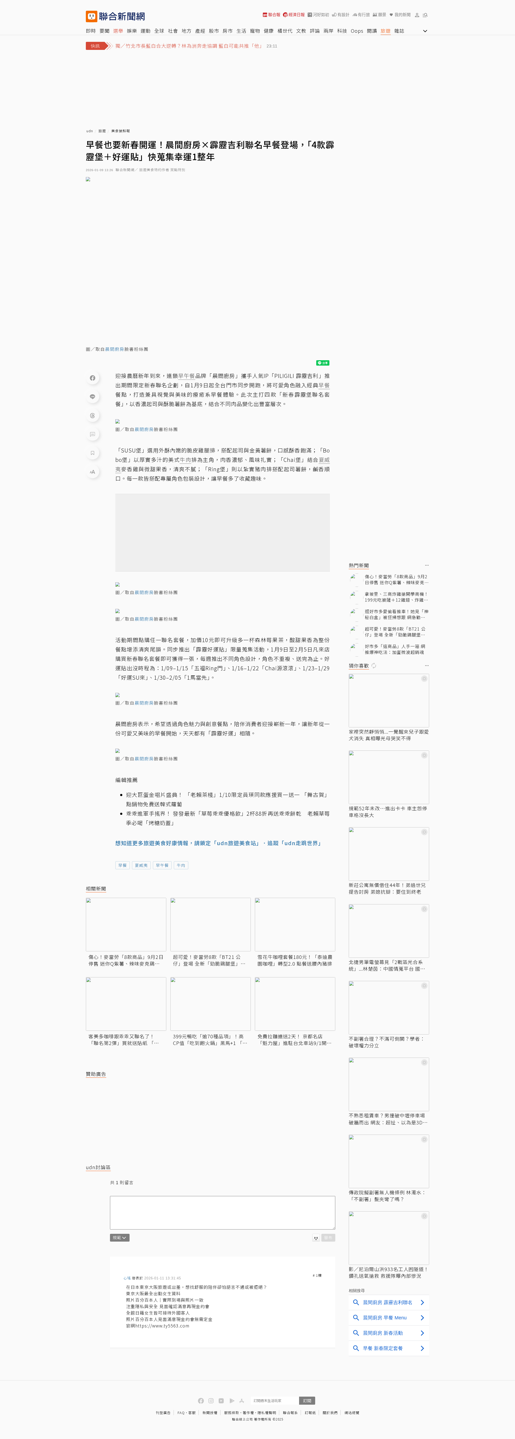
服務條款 (231, 1412)
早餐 (122, 865)
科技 (342, 30)
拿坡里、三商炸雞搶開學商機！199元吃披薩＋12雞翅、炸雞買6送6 (397, 597)
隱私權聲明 (267, 1412)
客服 (192, 1412)
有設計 (343, 14)
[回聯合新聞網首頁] (91, 16)
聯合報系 (290, 1412)
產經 (200, 30)
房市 (228, 30)
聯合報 (274, 14)
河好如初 (321, 14)
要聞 (105, 30)
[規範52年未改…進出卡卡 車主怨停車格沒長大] (389, 777)
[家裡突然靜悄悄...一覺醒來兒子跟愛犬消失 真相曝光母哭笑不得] (389, 700)
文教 (301, 30)
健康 (269, 30)
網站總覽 (351, 1412)
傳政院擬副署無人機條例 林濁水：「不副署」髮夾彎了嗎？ (387, 1195)
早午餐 (162, 865)
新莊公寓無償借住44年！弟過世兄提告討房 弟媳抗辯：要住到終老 (387, 888)
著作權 (248, 1412)
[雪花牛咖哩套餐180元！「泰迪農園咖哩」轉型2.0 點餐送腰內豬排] (295, 924)
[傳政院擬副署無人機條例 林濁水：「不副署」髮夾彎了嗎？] (389, 1161)
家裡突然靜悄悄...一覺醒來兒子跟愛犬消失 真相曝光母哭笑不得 (389, 735)
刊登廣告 (163, 1412)
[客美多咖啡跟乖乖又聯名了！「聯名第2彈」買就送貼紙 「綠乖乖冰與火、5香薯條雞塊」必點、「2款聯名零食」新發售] (126, 1004)
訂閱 (307, 1400)
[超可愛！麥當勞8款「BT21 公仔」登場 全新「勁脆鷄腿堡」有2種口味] (210, 924)
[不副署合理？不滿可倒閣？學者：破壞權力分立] (389, 1008)
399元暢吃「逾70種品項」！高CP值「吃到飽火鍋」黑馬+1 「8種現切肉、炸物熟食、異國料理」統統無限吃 (210, 1039)
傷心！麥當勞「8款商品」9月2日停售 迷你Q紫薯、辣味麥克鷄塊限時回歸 (126, 960)
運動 (146, 30)
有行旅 (364, 14)
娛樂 (132, 30)
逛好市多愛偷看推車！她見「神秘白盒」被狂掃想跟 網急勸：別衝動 (397, 614)
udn (89, 131)
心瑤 (127, 1277)
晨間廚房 (114, 349)
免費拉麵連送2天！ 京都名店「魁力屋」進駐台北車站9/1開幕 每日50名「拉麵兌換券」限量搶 (295, 1039)
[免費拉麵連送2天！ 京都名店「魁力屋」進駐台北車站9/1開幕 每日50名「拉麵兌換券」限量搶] (295, 1004)
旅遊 (386, 30)
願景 (382, 14)
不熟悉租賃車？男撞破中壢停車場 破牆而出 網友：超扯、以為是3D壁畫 (388, 1118)
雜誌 (399, 30)
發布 (328, 1237)
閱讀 (372, 30)
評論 (315, 30)
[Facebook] (92, 377)
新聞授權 (210, 1412)
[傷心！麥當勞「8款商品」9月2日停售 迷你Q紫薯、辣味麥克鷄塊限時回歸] (126, 924)
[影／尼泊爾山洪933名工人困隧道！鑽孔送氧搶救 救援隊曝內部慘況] (389, 1238)
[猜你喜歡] (427, 666)
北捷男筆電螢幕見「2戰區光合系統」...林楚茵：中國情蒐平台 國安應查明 (387, 965)
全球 (159, 30)
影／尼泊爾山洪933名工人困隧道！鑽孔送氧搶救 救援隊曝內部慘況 (389, 1272)
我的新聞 (403, 14)
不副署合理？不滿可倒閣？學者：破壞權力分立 (387, 1042)
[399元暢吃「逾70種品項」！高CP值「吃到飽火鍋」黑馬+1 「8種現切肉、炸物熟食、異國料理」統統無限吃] (210, 1004)
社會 (173, 30)
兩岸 (328, 30)
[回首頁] (121, 16)
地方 (187, 30)
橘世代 (285, 30)
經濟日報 (297, 14)
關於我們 (330, 1412)
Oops (357, 30)
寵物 (255, 30)
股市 (214, 30)
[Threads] (92, 415)
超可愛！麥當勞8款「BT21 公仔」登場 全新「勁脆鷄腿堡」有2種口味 (209, 960)
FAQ (181, 1412)
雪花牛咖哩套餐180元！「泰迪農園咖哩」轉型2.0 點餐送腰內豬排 (295, 960)
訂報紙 (310, 1412)
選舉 (118, 30)
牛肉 (181, 865)
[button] (417, 15)
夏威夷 (141, 865)
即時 (91, 30)
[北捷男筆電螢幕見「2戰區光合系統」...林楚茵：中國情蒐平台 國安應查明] (389, 931)
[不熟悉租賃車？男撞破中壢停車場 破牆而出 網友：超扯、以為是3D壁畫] (389, 1084)
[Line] (92, 396)
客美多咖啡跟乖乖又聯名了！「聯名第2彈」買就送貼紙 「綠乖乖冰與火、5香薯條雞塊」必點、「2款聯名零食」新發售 (124, 1039)
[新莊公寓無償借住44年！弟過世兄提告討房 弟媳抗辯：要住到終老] (389, 854)
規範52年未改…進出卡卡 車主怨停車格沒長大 (388, 811)
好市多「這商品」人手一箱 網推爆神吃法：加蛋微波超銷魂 (395, 649)
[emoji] (316, 1238)
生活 (241, 30)
